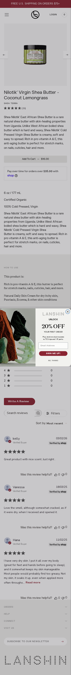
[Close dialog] (67, 312)
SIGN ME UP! (53, 353)
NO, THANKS (53, 361)
